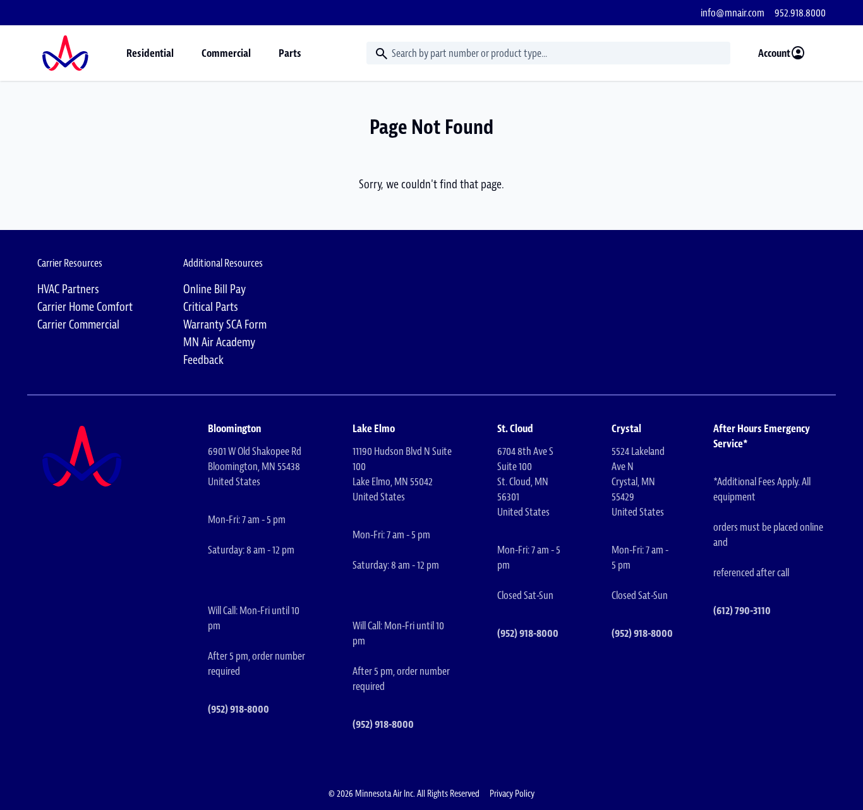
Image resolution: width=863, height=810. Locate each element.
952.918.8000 (800, 13)
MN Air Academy (219, 342)
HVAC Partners (68, 289)
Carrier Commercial (78, 324)
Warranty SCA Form (225, 324)
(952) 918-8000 (238, 709)
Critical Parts (210, 307)
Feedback (203, 360)
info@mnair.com (732, 13)
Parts (290, 53)
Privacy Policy (512, 793)
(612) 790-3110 (742, 610)
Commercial (226, 53)
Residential (150, 53)
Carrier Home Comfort (85, 307)
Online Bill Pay (214, 289)
